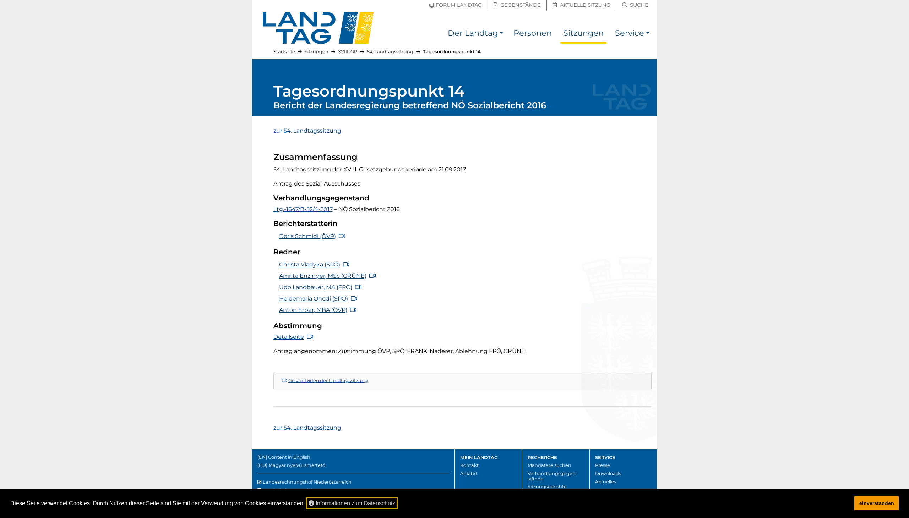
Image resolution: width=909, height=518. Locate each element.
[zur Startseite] (318, 28)
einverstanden (876, 503)
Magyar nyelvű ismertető (296, 465)
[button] (501, 34)
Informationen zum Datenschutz (355, 503)
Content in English (289, 457)
